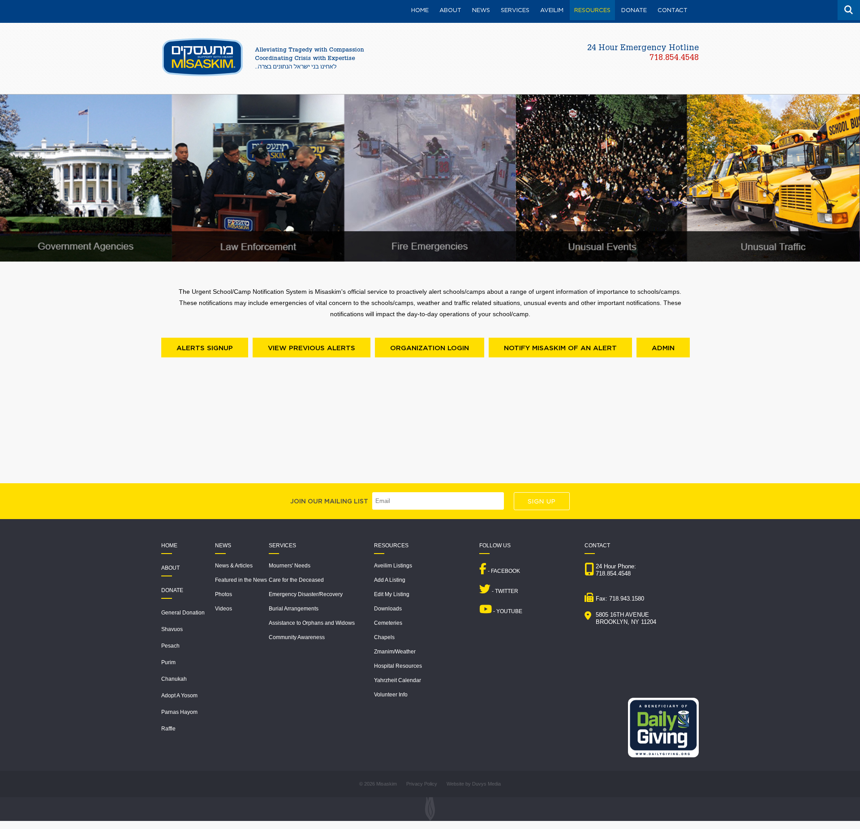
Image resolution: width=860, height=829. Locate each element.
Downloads (388, 608)
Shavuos (172, 629)
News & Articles (234, 565)
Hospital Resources (398, 666)
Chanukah (174, 679)
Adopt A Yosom (179, 695)
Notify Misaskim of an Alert (560, 347)
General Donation (183, 612)
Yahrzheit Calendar (397, 680)
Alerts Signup (204, 347)
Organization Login (429, 347)
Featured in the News (241, 580)
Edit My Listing (391, 594)
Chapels (384, 637)
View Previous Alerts (311, 347)
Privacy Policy (421, 783)
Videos (223, 608)
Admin (663, 347)
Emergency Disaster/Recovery (306, 594)
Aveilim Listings (393, 565)
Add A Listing (389, 580)
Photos (223, 594)
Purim (168, 662)
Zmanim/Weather (395, 651)
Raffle (168, 728)
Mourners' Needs (289, 565)
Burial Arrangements (293, 608)
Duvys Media (486, 783)
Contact (597, 546)
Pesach (170, 646)
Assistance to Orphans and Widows (312, 623)
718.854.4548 (674, 58)
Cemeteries (388, 623)
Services (282, 546)
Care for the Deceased (296, 580)
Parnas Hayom (179, 712)
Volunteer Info (391, 694)
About (170, 568)
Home (169, 546)
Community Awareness (297, 637)
